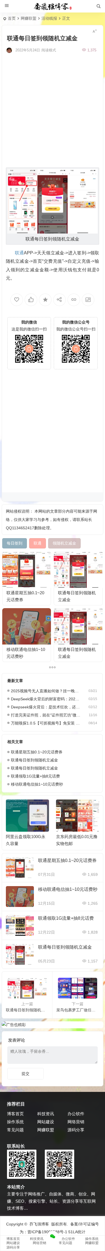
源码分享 (75, 1129)
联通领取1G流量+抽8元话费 (35, 776)
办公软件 (75, 1113)
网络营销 (75, 1121)
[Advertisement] (52, 110)
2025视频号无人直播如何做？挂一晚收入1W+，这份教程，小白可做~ (46, 691)
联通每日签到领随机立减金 (34, 768)
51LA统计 (76, 1232)
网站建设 (45, 1121)
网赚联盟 (28, 18)
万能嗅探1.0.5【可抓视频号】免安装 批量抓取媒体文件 (46, 723)
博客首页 (15, 1113)
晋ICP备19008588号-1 (47, 1232)
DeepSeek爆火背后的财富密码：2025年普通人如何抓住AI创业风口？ (46, 699)
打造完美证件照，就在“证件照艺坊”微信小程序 (46, 715)
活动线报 (49, 18)
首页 (12, 18)
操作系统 (15, 1121)
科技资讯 (45, 1113)
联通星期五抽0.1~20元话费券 (36, 752)
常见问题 (15, 1129)
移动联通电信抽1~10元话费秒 (37, 784)
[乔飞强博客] (52, 6)
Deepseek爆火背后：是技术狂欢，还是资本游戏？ (46, 707)
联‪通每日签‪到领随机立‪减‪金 (34, 760)
